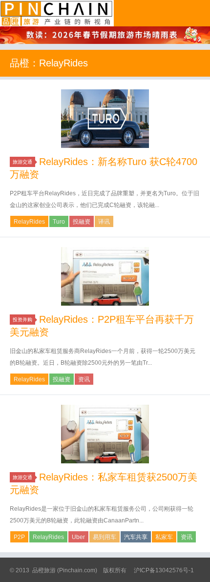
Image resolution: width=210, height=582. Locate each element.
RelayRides (29, 221)
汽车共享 (135, 537)
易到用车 (104, 537)
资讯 (84, 379)
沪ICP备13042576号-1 (164, 570)
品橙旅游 (57, 13)
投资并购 (22, 319)
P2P (19, 537)
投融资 (81, 221)
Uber (78, 537)
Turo (59, 221)
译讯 (104, 221)
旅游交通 (22, 162)
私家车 (164, 537)
